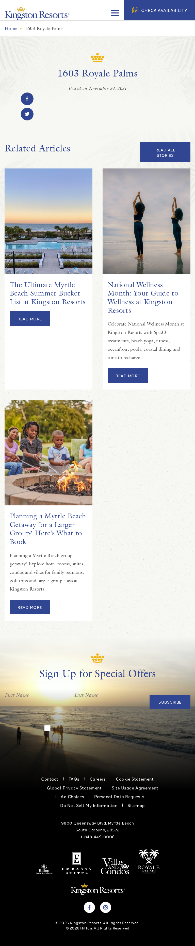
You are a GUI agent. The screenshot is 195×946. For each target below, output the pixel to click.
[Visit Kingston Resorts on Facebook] (89, 907)
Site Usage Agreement (135, 787)
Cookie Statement (135, 779)
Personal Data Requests (119, 796)
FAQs (74, 779)
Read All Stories (165, 152)
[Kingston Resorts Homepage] (37, 13)
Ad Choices (72, 796)
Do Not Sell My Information (88, 805)
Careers (98, 779)
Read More (30, 318)
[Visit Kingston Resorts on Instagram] (105, 907)
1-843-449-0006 (97, 836)
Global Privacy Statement (74, 787)
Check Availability (164, 10)
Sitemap (136, 805)
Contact (49, 779)
